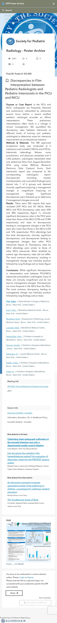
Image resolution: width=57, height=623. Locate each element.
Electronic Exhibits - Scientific (19, 413)
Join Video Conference (36, 602)
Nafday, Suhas (12, 363)
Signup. (30, 577)
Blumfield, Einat (13, 319)
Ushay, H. (10, 372)
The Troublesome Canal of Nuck (22, 500)
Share (13, 593)
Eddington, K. (12, 354)
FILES (8, 520)
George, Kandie (13, 345)
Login (21, 577)
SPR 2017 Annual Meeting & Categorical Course (22, 16)
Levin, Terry (11, 310)
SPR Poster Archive (15, 4)
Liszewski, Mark (13, 328)
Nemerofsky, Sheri (14, 337)
